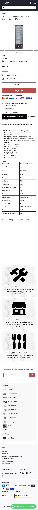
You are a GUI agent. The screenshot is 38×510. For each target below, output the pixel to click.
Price (3, 56)
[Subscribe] (32, 375)
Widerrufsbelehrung (7, 461)
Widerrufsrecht (6, 464)
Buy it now (19, 91)
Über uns (4, 451)
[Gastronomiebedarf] (19, 341)
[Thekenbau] (19, 275)
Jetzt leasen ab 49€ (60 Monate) (14, 116)
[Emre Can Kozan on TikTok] (30, 473)
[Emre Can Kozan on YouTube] (27, 473)
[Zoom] (30, 48)
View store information (10, 108)
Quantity (5, 66)
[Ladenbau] (19, 308)
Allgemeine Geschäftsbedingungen (12, 456)
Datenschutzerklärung (8, 458)
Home (3, 13)
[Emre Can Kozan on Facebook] (23, 473)
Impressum (5, 453)
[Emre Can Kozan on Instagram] (20, 473)
